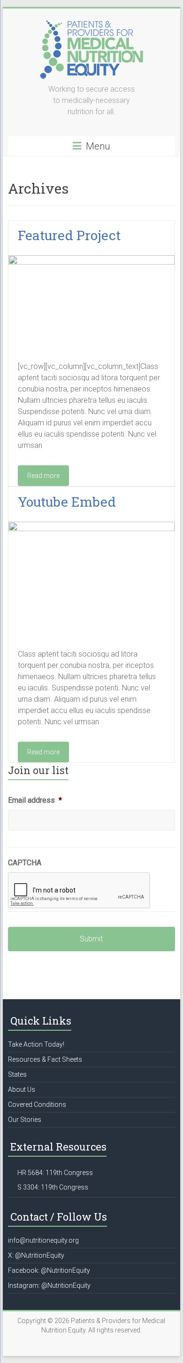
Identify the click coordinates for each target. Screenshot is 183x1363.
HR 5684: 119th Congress (55, 1172)
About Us (21, 1089)
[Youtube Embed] (91, 526)
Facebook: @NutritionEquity (49, 1270)
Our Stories (24, 1119)
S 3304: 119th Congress (52, 1187)
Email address (35, 800)
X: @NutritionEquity (36, 1255)
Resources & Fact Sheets (45, 1059)
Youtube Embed (67, 501)
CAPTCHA (24, 862)
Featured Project (69, 235)
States (17, 1074)
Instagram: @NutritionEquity (49, 1285)
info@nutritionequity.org (43, 1240)
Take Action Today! (36, 1044)
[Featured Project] (91, 259)
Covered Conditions (37, 1104)
